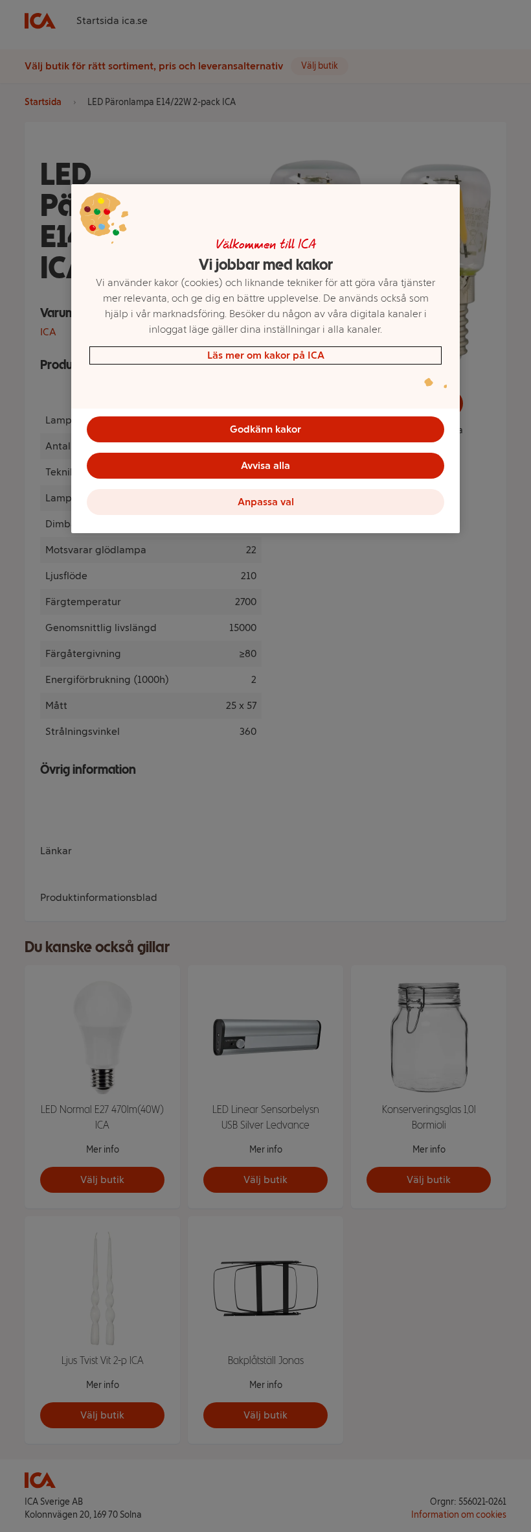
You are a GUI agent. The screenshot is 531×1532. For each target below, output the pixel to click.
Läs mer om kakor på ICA (265, 355)
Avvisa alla (265, 465)
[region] (265, 358)
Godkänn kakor (265, 429)
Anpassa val (266, 502)
